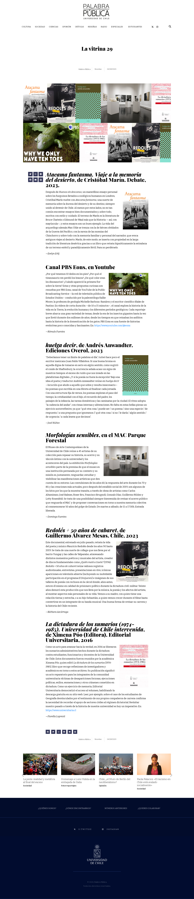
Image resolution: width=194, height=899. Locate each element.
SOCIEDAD (40, 27)
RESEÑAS (92, 27)
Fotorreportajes (68, 785)
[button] (30, 174)
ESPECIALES (117, 27)
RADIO (104, 27)
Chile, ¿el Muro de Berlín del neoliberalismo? (114, 781)
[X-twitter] (153, 27)
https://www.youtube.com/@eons (112, 325)
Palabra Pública (85, 69)
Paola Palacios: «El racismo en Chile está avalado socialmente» (154, 782)
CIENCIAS (53, 27)
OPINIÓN (66, 27)
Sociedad (27, 785)
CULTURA (26, 27)
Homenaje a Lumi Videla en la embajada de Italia (78, 781)
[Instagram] (157, 27)
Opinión (103, 785)
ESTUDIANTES (135, 27)
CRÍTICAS (79, 27)
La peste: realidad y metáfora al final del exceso (39, 781)
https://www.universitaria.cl (61, 710)
